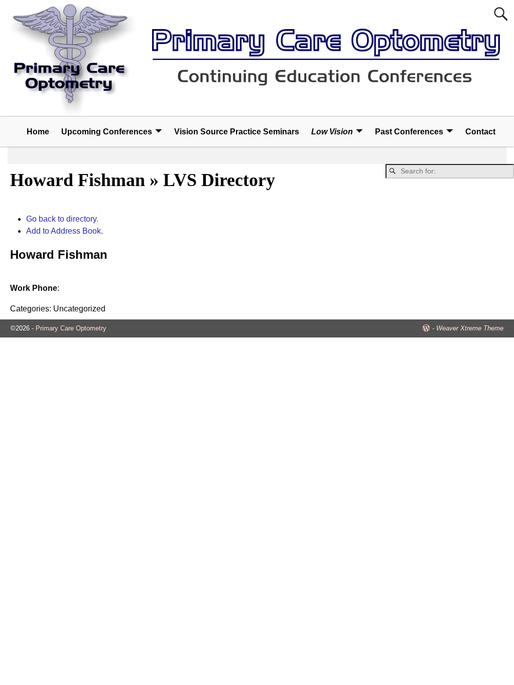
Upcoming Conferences (106, 131)
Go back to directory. (62, 219)
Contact (480, 131)
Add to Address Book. (64, 231)
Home (38, 131)
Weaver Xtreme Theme (469, 328)
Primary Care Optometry (71, 328)
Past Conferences (409, 131)
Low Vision (332, 131)
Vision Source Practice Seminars (236, 131)
